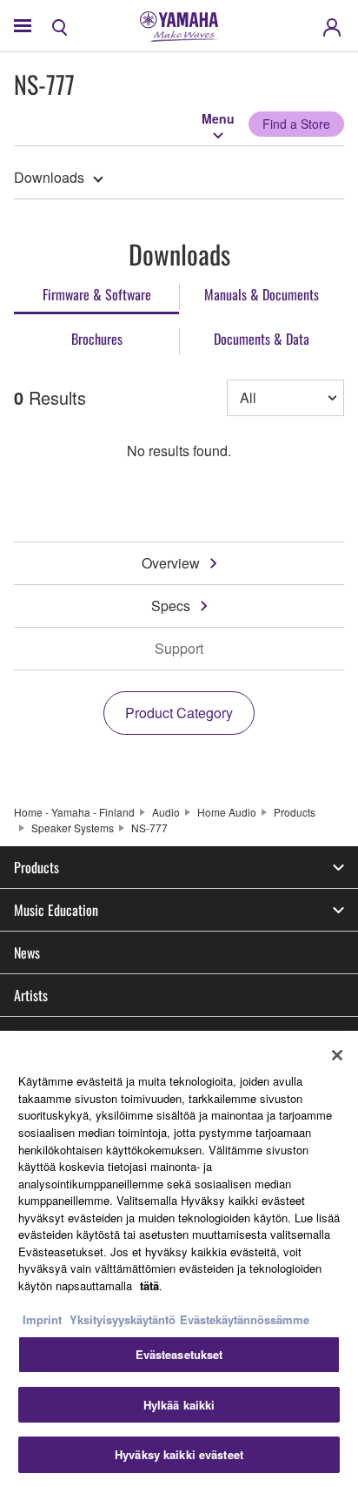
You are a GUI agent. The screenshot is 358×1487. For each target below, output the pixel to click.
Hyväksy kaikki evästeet (179, 1454)
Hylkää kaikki (179, 1404)
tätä (149, 1285)
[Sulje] (337, 1055)
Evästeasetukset (179, 1354)
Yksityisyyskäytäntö (123, 1319)
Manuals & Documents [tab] (261, 294)
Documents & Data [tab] (261, 338)
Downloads (49, 177)
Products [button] (36, 867)
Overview (171, 563)
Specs (170, 605)
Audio (166, 811)
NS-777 (149, 827)
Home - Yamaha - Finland (74, 811)
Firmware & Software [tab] (97, 294)
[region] (179, 1259)
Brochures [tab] (97, 338)
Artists (31, 995)
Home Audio (226, 811)
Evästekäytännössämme (244, 1319)
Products (294, 811)
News (27, 952)
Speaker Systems (72, 827)
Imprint (42, 1319)
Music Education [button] (56, 909)
